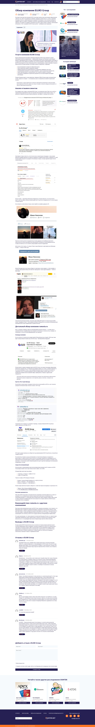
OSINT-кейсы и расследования (39, 1)
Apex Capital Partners (73, 14)
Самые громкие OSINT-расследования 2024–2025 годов (73, 66)
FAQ (52, 1)
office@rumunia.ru (24, 489)
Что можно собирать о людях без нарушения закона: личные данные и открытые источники (73, 92)
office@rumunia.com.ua (33, 489)
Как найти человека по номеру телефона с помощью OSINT (73, 75)
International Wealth (73, 30)
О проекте (29, 1)
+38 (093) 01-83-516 (32, 488)
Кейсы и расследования (36, 713)
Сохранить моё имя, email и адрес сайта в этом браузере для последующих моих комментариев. (36, 666)
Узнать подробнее (23, 702)
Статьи (48, 1)
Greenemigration (72, 100)
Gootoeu (70, 82)
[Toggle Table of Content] (24, 27)
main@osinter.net (76, 718)
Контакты (56, 1)
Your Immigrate (71, 22)
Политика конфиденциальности (56, 713)
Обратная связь (25, 713)
